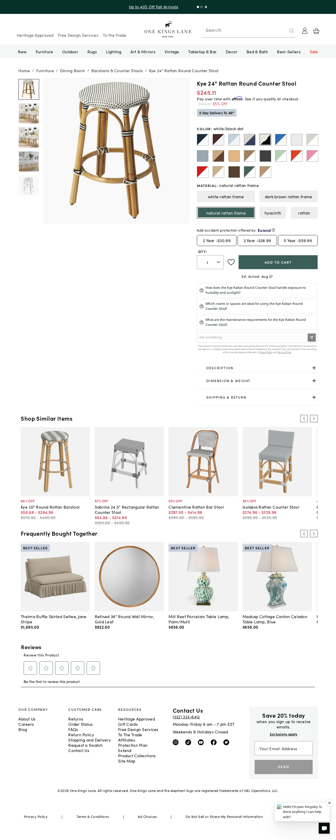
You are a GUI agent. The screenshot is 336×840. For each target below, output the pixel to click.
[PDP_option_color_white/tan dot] (249, 156)
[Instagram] (177, 742)
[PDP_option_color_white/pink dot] (312, 156)
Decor (231, 51)
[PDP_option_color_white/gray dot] (312, 139)
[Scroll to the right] (313, 418)
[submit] (291, 30)
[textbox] (210, 262)
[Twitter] (227, 742)
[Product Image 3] (28, 161)
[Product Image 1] (28, 113)
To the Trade (114, 35)
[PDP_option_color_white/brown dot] (218, 139)
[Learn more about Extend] (273, 230)
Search (213, 30)
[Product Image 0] (28, 89)
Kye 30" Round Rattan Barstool (50, 507)
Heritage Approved (35, 35)
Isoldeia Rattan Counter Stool (271, 507)
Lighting (114, 51)
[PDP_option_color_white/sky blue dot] (234, 139)
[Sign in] (305, 31)
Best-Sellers (288, 51)
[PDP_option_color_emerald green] (249, 172)
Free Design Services (78, 35)
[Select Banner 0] (198, 7)
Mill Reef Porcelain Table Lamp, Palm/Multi (199, 618)
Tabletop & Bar (202, 51)
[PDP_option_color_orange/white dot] (296, 156)
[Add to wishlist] (231, 262)
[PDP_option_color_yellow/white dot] (218, 172)
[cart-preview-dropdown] (316, 31)
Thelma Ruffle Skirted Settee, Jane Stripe (53, 618)
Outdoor (70, 51)
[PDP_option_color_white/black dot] (265, 139)
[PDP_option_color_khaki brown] (234, 172)
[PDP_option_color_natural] (234, 156)
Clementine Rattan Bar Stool (196, 507)
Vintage (172, 51)
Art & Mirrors (142, 51)
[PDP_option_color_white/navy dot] (249, 139)
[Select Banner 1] (201, 7)
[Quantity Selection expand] (219, 262)
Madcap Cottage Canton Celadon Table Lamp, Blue (275, 618)
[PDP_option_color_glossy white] (296, 139)
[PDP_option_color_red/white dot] (202, 172)
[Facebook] (215, 742)
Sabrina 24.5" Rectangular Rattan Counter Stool (127, 509)
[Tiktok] (189, 742)
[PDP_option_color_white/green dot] (281, 156)
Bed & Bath (257, 51)
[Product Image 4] (28, 185)
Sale (314, 51)
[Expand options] (314, 367)
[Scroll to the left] (304, 418)
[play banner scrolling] (206, 7)
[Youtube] (202, 742)
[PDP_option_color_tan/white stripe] (265, 172)
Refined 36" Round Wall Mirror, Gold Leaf (124, 618)
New (22, 51)
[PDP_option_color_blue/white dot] (281, 139)
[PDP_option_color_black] (265, 156)
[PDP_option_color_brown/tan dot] (218, 156)
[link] (257, 368)
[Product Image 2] (28, 137)
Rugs (92, 51)
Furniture (44, 51)
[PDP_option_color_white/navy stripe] (202, 139)
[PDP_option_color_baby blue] (202, 156)
